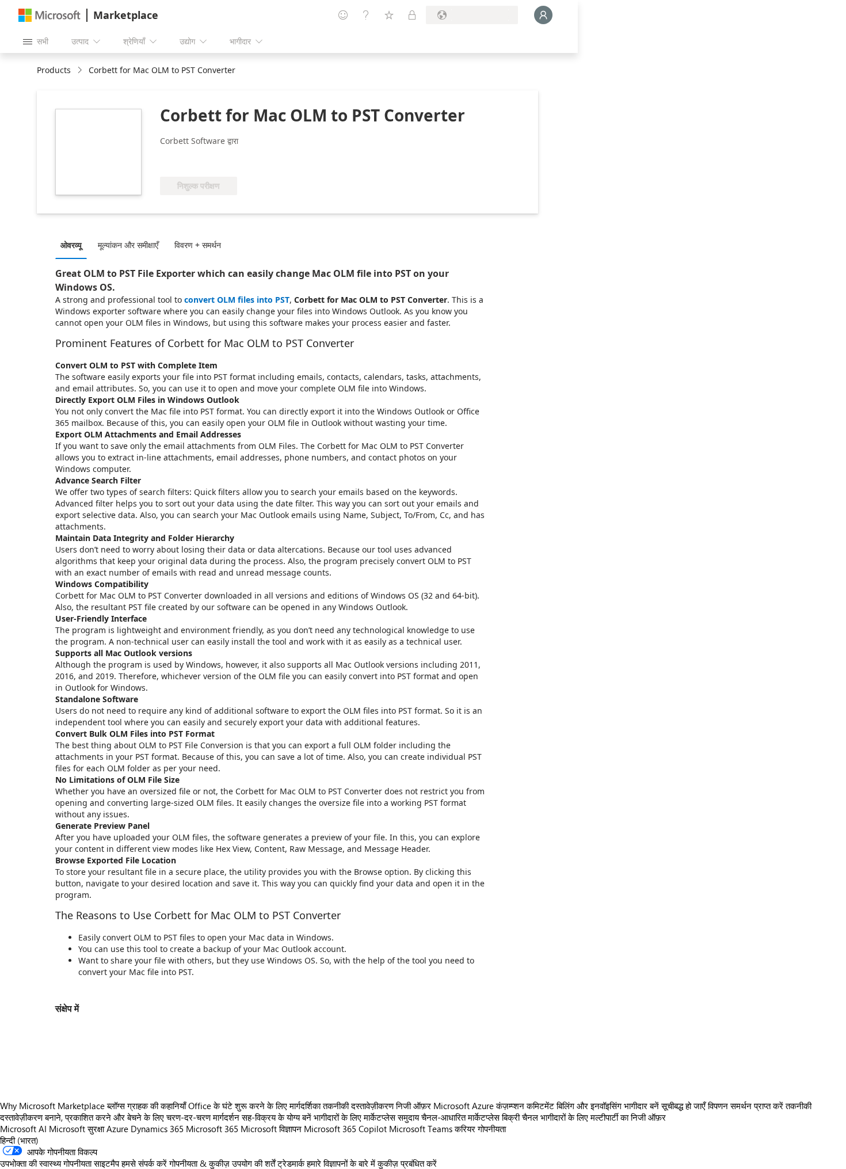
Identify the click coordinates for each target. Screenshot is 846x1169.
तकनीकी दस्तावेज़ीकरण (358, 1105)
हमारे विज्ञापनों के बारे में (341, 1163)
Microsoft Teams (420, 1128)
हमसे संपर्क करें (144, 1163)
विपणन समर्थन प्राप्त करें (745, 1105)
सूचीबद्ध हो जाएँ (683, 1105)
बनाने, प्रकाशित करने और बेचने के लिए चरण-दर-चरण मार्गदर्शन (142, 1117)
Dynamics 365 (157, 1128)
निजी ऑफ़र (413, 1105)
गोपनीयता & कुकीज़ (199, 1163)
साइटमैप (106, 1163)
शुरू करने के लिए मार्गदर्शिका (278, 1105)
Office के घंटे (210, 1105)
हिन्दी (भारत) (19, 1140)
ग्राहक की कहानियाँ (156, 1105)
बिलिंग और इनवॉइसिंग (589, 1105)
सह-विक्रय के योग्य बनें (276, 1117)
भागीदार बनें (641, 1105)
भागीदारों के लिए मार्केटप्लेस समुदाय (366, 1117)
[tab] (74, 244)
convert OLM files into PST (236, 299)
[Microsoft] (49, 15)
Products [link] (54, 69)
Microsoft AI (23, 1128)
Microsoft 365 (212, 1128)
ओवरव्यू (71, 244)
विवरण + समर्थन (197, 244)
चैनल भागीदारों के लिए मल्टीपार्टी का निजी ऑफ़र (594, 1117)
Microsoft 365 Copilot (345, 1128)
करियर (465, 1128)
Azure (117, 1128)
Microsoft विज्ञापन (271, 1128)
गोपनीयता (492, 1128)
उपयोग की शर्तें (253, 1163)
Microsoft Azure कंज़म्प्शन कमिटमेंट (495, 1105)
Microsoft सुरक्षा (76, 1128)
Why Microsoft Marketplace (52, 1105)
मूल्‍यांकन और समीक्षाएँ (128, 244)
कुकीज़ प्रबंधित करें (407, 1163)
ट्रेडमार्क (290, 1163)
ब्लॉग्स (116, 1105)
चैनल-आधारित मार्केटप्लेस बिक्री (470, 1117)
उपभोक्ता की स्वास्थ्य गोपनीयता (46, 1163)
